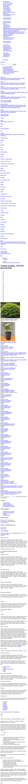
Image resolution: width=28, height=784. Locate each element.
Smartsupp (5, 707)
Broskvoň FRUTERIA (5, 407)
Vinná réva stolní (4, 137)
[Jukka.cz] (3, 62)
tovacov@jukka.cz (4, 522)
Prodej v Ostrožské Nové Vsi (9, 17)
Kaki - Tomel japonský (5, 172)
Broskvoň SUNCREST (5, 464)
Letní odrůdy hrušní (5, 83)
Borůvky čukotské (4, 134)
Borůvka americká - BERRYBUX (8, 364)
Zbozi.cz (5, 709)
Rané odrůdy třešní (4, 111)
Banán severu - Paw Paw (6, 161)
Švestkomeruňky (4, 106)
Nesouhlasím (10, 551)
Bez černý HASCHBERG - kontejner (8, 342)
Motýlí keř (3, 231)
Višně (7, 115)
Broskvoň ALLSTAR (5, 374)
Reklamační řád (6, 502)
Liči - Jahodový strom (5, 179)
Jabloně (2, 86)
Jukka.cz (5, 261)
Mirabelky (3, 107)
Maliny (2, 123)
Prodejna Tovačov (7, 8)
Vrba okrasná (3, 248)
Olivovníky (3, 186)
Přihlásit (4, 258)
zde (21, 645)
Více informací (4, 609)
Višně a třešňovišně (4, 114)
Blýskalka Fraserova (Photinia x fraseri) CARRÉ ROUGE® (13, 353)
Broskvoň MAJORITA (5, 436)
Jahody (2, 149)
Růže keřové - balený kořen (6, 241)
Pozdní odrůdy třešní (13, 111)
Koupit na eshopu (4, 345)
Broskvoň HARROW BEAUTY (7, 425)
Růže (2, 240)
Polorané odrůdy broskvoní (14, 79)
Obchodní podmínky (7, 504)
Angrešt (2, 118)
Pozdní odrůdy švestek (14, 105)
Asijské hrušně (21, 84)
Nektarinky (3, 95)
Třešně (2, 109)
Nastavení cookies (16, 533)
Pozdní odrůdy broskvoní (16, 78)
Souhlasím (9, 609)
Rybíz (2, 120)
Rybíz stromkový (4, 121)
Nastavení (15, 551)
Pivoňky (2, 236)
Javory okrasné (4, 222)
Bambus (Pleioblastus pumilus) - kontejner (9, 319)
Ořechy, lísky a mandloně (6, 100)
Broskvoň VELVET (5, 476)
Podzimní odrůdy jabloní (14, 87)
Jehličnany (3, 219)
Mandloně (5, 101)
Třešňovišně (3, 115)
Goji (1, 142)
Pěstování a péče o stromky (8, 511)
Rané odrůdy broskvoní (5, 78)
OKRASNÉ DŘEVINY (8, 70)
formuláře (19, 646)
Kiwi (2, 130)
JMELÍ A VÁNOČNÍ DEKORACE (10, 71)
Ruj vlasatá (3, 198)
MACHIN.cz (6, 534)
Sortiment (5, 513)
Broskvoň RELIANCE (5, 448)
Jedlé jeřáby (3, 170)
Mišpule (2, 182)
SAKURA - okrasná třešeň (6, 200)
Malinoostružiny (4, 151)
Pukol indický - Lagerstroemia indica (8, 205)
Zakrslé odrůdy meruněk (10, 93)
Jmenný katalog (6, 73)
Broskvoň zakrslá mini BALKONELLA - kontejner (11, 487)
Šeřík (2, 246)
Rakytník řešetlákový (5, 128)
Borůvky (2, 133)
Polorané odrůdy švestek (20, 106)
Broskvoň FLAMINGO (5, 401)
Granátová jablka (4, 165)
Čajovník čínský (4, 193)
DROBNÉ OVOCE (7, 68)
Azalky (2, 210)
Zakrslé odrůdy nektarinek (14, 98)
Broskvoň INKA (4, 431)
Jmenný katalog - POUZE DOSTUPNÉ (11, 262)
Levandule (3, 226)
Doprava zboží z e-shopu (8, 505)
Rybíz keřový (11, 121)
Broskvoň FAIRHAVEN (6, 396)
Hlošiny (2, 168)
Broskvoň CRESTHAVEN (6, 379)
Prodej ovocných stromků (8, 512)
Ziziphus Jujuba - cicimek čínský (7, 163)
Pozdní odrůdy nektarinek (16, 97)
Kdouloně (3, 177)
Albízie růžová (4, 208)
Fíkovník (2, 144)
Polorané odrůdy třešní (11, 112)
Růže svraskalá (20, 243)
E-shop (15, 29)
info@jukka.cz (4, 528)
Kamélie (2, 224)
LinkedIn (5, 703)
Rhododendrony (4, 238)
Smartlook (5, 706)
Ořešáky (9, 101)
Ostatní (2, 191)
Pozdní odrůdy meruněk (15, 92)
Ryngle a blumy (22, 105)
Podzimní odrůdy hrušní (14, 83)
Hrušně (2, 81)
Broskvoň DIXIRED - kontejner (7, 391)
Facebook (5, 701)
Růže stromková (13, 243)
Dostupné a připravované (6, 253)
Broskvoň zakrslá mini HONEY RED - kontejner (11, 492)
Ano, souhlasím (4, 551)
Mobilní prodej (8, 2)
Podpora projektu (6, 515)
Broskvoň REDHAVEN (6, 442)
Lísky (2, 101)
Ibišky (2, 217)
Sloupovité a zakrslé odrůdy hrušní (11, 84)
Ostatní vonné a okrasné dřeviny (7, 233)
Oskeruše (2, 189)
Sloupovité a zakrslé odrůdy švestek (12, 107)
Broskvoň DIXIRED (5, 385)
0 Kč (2, 255)
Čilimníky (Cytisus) (5, 212)
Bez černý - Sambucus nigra (6, 158)
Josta (2, 126)
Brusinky (2, 140)
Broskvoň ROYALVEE (5, 454)
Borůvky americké (12, 134)
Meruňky (2, 91)
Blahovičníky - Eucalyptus (6, 196)
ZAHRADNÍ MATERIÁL (8, 72)
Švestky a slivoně (4, 104)
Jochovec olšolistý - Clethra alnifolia (8, 203)
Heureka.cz (5, 708)
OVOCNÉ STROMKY (8, 66)
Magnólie (2, 229)
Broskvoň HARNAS (5, 419)
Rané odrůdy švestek (5, 105)
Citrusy (2, 156)
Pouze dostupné (4, 252)
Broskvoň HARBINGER (6, 413)
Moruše (2, 184)
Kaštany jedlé (3, 175)
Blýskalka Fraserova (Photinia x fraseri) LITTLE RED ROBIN (14, 359)
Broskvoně (3, 77)
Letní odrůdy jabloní (5, 87)
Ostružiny (3, 154)
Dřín (1, 147)
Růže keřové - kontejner (17, 241)
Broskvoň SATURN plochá (6, 459)
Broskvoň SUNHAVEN (6, 470)
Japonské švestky (11, 106)
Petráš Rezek (16, 712)
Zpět (1, 714)
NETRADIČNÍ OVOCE (8, 69)
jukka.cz (7, 533)
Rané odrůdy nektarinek (5, 97)
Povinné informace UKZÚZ (9, 506)
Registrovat (5, 259)
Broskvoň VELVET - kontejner (7, 482)
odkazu (24, 770)
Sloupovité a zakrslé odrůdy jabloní (11, 88)
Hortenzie (3, 215)
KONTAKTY (6, 56)
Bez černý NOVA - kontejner (7, 348)
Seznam (4, 705)
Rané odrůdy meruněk (5, 92)
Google (4, 702)
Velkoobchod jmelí (7, 51)
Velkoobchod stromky (9, 41)
